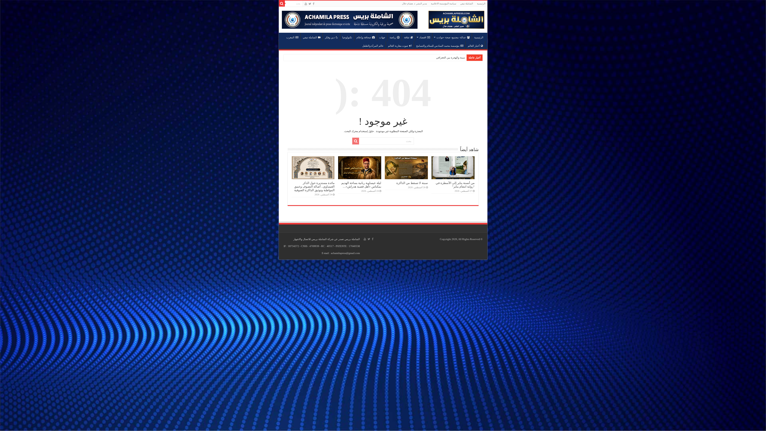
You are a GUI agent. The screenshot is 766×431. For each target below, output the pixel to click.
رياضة (393, 37)
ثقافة (407, 37)
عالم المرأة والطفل (373, 45)
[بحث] (282, 4)
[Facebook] (313, 3)
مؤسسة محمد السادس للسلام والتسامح (437, 45)
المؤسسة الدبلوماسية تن (451, 57)
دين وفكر (330, 37)
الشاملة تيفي (466, 3)
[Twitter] (310, 3)
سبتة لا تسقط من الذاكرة (412, 183)
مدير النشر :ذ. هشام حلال (414, 3)
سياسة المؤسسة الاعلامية (443, 3)
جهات (382, 37)
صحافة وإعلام (363, 37)
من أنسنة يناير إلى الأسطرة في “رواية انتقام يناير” (455, 184)
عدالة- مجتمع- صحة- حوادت (451, 37)
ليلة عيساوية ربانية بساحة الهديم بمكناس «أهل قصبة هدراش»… (361, 184)
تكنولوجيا (347, 37)
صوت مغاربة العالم (398, 45)
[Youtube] (305, 3)
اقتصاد (422, 37)
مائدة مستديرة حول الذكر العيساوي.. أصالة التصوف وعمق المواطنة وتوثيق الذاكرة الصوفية (314, 186)
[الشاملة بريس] (456, 19)
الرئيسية (481, 3)
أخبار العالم (474, 45)
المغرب (290, 37)
